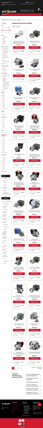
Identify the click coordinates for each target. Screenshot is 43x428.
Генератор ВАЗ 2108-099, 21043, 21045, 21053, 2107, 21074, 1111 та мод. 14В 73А (18, 268)
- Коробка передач (4, 215)
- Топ (3, 258)
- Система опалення (4, 253)
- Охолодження (5, 226)
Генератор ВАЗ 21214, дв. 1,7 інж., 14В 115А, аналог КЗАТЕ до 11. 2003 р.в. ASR (34, 296)
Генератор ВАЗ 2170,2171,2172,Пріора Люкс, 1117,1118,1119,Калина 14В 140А (19, 354)
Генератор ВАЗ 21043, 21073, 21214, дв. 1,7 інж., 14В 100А (34, 211)
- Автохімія (4, 178)
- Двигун (4, 190)
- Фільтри (4, 263)
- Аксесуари (5, 180)
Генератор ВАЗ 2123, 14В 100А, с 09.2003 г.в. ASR (19, 324)
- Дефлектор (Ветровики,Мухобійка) (6, 193)
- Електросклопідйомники (6, 201)
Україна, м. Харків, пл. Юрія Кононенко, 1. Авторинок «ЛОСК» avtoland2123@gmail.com (27, 407)
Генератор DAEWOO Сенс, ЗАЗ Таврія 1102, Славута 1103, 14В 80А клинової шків (18, 183)
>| (20, 368)
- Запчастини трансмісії (5, 207)
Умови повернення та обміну (16, 404)
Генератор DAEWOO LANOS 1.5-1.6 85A (34, 70)
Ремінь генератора (16, 26)
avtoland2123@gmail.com (26, 415)
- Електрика (4, 198)
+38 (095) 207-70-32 (32, 2)
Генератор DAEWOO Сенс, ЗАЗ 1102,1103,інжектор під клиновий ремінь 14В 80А (34, 155)
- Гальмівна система (4, 188)
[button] (39, 404)
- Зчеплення (5, 209)
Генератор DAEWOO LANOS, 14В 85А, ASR (34, 98)
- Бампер (4, 184)
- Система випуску (4, 246)
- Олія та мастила (4, 222)
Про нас (13, 410)
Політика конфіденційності (16, 406)
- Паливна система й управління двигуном (4, 233)
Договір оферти (14, 407)
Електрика (14, 19)
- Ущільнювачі (5, 261)
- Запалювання (5, 203)
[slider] (2, 30)
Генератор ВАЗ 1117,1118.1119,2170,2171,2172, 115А (35, 183)
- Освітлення (5, 224)
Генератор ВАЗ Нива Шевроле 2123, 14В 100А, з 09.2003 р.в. (34, 353)
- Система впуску (4, 249)
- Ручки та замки (4, 241)
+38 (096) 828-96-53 (9, 2)
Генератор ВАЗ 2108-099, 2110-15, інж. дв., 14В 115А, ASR (34, 268)
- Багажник (4, 182)
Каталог (11, 19)
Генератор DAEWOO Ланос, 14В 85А (19, 155)
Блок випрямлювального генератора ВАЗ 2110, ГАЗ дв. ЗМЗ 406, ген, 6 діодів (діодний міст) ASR (19, 43)
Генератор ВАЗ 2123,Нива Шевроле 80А (35, 324)
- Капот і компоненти (4, 212)
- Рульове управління (4, 237)
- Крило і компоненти (4, 219)
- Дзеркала (4, 196)
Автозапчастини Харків (5, 19)
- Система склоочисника (5, 256)
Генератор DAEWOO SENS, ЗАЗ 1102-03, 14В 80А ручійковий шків (19, 127)
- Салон (4, 243)
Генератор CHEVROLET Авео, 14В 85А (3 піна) (19, 70)
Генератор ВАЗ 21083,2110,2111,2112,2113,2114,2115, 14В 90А (20, 296)
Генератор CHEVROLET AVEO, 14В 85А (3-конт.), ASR (34, 42)
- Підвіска (4, 229)
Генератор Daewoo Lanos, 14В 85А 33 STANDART (19, 98)
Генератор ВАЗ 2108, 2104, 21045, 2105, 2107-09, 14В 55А (19, 240)
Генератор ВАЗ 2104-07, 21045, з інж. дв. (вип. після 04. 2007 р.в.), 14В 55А (19, 211)
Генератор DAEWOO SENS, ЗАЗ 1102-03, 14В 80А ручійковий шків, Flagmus (34, 127)
